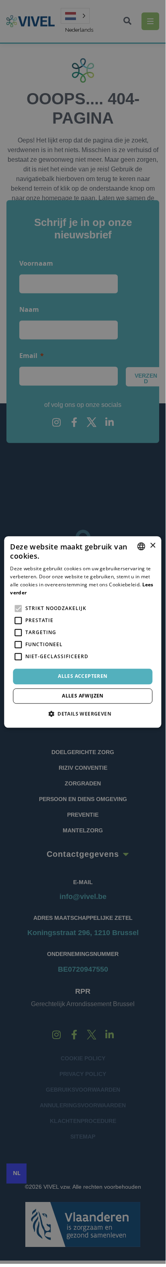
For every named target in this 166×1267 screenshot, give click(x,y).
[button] (82, 714)
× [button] (153, 546)
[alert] (83, 632)
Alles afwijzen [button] (83, 695)
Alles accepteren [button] (82, 676)
